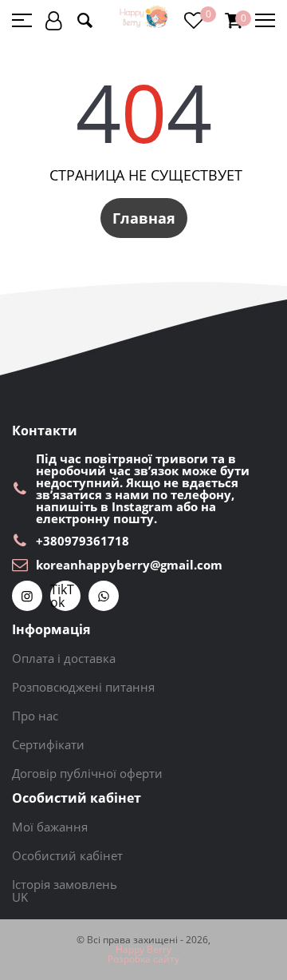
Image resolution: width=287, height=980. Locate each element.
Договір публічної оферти (87, 773)
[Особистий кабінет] (53, 20)
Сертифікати (48, 744)
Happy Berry (143, 949)
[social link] (27, 596)
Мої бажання (50, 827)
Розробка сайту (143, 959)
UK (20, 897)
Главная (143, 218)
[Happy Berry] (144, 18)
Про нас (35, 716)
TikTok (62, 596)
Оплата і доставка (64, 658)
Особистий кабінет (67, 855)
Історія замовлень (64, 884)
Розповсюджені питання (83, 687)
